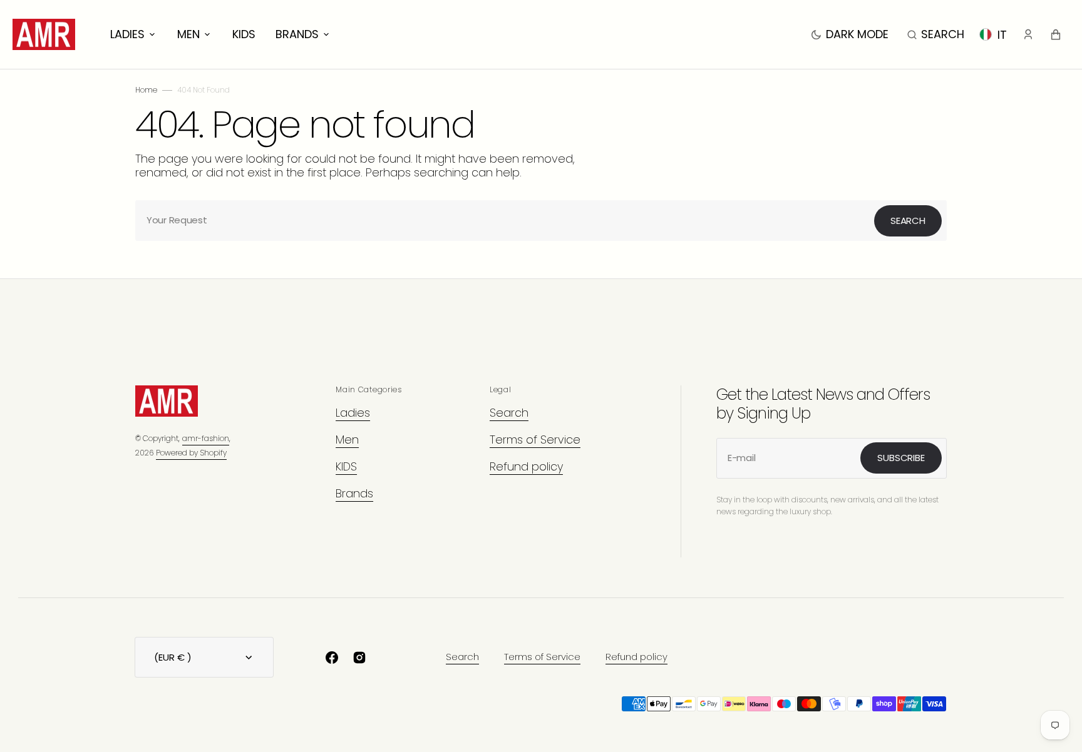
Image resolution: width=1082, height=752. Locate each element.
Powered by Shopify (191, 452)
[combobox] (541, 220)
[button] (935, 34)
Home (146, 89)
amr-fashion (205, 438)
